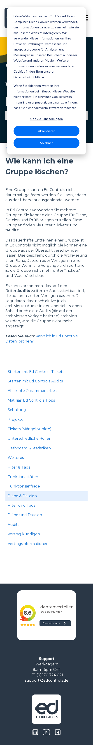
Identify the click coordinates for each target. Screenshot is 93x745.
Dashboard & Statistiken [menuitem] (29, 448)
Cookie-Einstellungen (46, 119)
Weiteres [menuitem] (16, 457)
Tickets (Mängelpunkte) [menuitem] (29, 429)
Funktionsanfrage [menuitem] (24, 486)
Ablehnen (46, 143)
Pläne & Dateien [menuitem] (22, 496)
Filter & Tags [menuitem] (19, 467)
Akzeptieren (46, 131)
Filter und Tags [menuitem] (21, 505)
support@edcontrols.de (46, 680)
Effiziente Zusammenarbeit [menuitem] (32, 391)
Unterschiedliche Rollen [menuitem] (29, 438)
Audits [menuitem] (13, 524)
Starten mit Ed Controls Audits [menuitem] (35, 381)
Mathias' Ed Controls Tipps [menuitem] (31, 400)
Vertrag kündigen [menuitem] (24, 534)
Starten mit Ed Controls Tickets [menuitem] (36, 372)
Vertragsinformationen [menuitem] (28, 544)
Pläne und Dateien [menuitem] (25, 515)
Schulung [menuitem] (17, 410)
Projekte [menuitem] (15, 419)
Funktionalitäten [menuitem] (23, 477)
